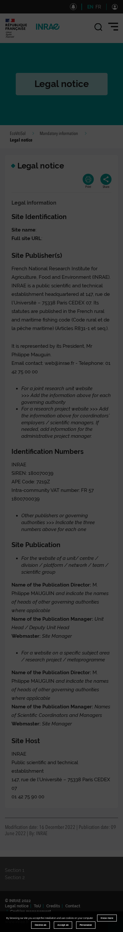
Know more (107, 918)
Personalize (86, 924)
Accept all (63, 924)
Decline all (40, 924)
